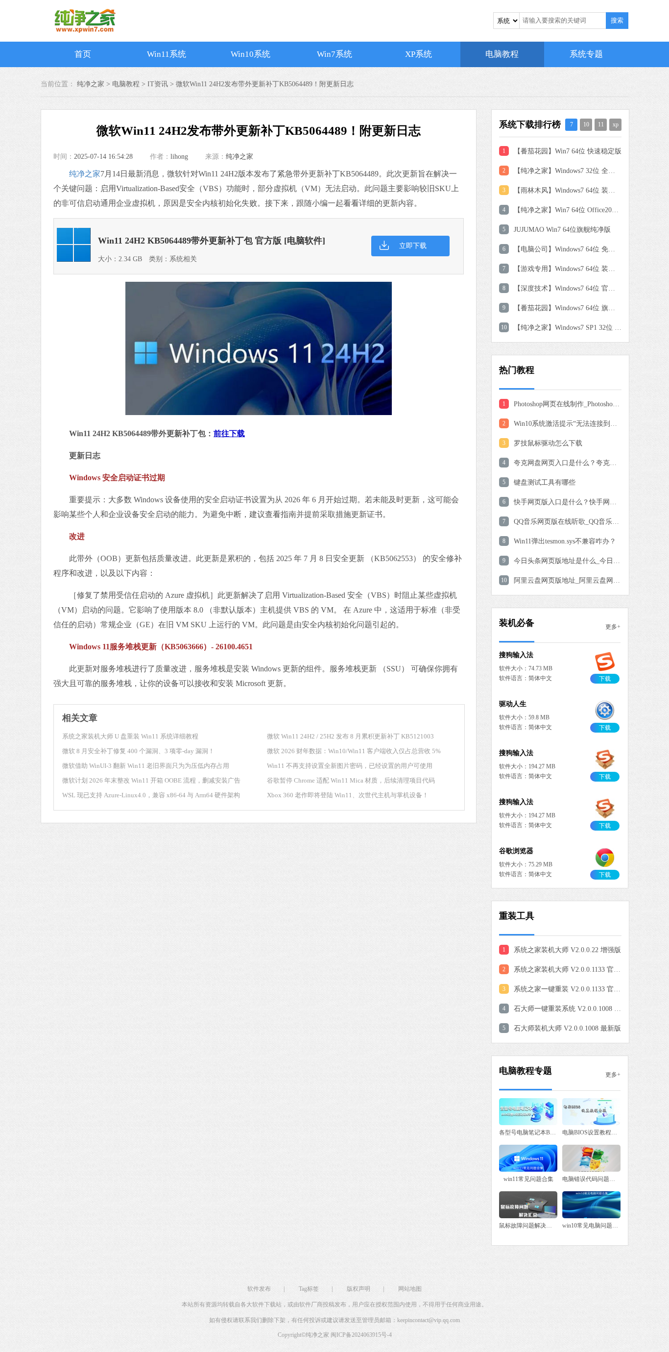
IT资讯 (157, 84)
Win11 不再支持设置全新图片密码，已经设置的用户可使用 (349, 765)
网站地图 (410, 1288)
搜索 (617, 20)
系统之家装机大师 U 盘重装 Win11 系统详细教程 (130, 736)
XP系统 (418, 54)
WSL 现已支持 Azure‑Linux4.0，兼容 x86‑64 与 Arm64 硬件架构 (151, 795)
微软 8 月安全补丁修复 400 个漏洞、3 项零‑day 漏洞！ (138, 751)
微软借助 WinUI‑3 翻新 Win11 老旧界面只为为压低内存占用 (145, 765)
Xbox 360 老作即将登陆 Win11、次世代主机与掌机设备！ (348, 795)
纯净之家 (239, 156)
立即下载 (413, 245)
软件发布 (259, 1288)
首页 (82, 54)
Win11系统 (166, 54)
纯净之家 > (94, 84)
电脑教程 (502, 54)
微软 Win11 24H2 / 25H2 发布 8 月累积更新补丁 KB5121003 (350, 736)
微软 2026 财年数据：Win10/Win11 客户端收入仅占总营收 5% (354, 751)
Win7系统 (334, 54)
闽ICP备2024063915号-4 (361, 1334)
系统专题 (586, 54)
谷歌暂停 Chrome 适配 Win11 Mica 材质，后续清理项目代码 (351, 780)
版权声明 (358, 1288)
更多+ (613, 626)
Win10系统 (250, 54)
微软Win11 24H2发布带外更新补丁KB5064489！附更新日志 (265, 84)
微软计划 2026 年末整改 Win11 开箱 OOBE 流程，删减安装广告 (151, 780)
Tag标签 (309, 1288)
